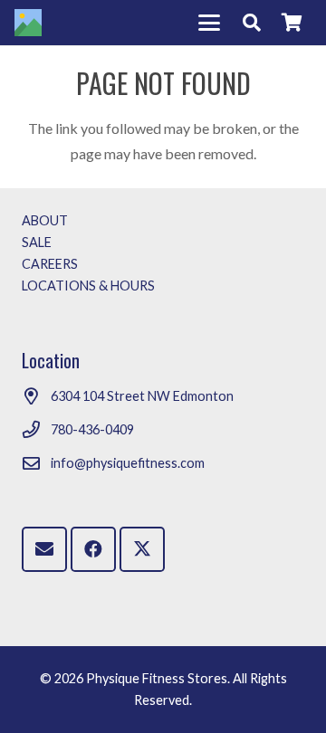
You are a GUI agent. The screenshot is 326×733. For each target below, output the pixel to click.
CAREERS (50, 263)
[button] (209, 22)
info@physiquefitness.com (128, 463)
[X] (142, 549)
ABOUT (45, 220)
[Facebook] (93, 549)
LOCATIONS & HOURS (88, 285)
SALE (37, 242)
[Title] (28, 22)
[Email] (44, 549)
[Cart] (292, 22)
